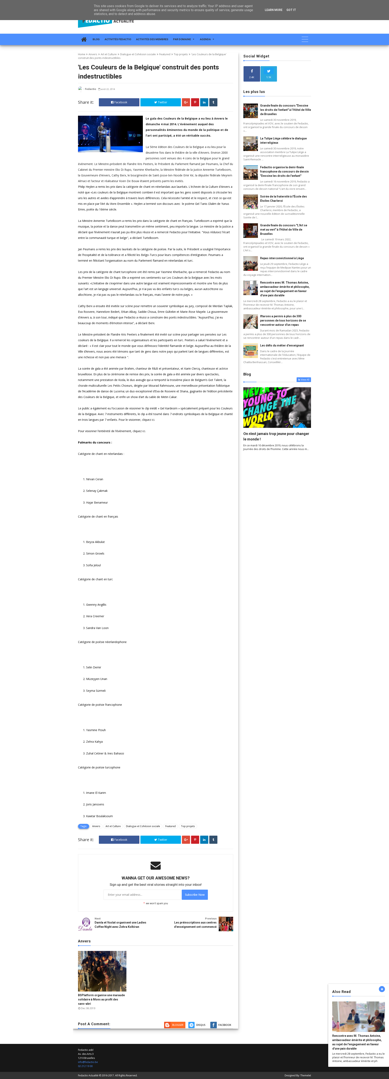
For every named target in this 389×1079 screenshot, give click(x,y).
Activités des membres (152, 39)
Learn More (273, 10)
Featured (164, 54)
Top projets (181, 54)
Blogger (177, 1025)
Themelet (305, 1075)
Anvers (93, 54)
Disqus (200, 1025)
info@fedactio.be (88, 1062)
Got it (291, 10)
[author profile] (81, 91)
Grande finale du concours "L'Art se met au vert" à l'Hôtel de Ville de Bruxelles (283, 229)
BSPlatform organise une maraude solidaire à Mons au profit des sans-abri (101, 999)
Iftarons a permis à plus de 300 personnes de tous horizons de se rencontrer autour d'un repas (283, 320)
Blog (96, 39)
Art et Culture (109, 54)
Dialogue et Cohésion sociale (138, 54)
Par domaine (182, 39)
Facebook (120, 102)
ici (153, 420)
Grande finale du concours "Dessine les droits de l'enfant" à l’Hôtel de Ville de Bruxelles (285, 110)
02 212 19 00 (85, 1066)
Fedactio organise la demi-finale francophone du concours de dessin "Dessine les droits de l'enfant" (284, 171)
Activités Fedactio (118, 39)
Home (81, 54)
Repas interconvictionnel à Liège (282, 258)
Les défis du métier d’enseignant (282, 345)
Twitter (162, 102)
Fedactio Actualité (88, 1075)
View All (305, 379)
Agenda (205, 39)
